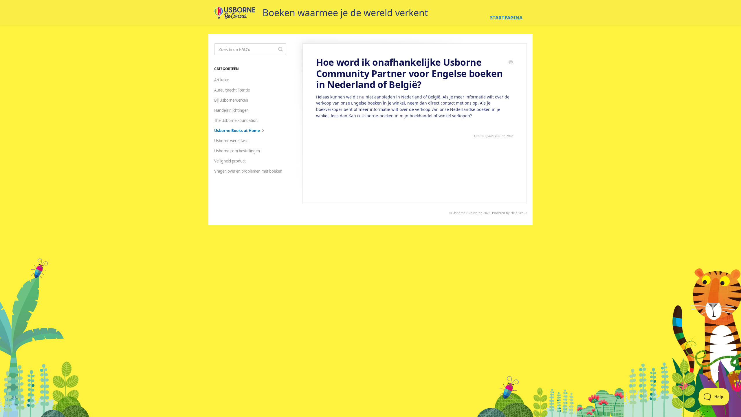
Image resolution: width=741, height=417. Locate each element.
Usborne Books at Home (237, 130)
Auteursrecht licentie (232, 90)
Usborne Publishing (468, 213)
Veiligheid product (230, 161)
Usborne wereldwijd (231, 140)
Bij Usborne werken (231, 100)
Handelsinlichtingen (231, 110)
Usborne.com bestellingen (237, 150)
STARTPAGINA (506, 17)
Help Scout (519, 213)
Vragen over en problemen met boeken (248, 171)
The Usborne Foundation (236, 120)
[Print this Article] (511, 62)
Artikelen (222, 80)
